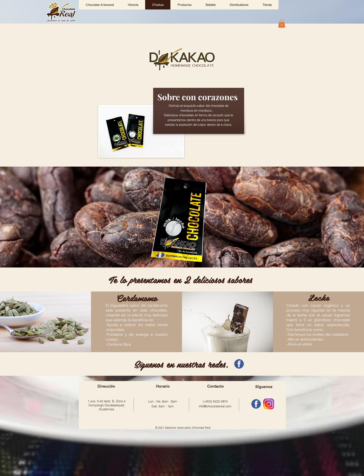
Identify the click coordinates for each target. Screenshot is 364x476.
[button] (281, 23)
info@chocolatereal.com (215, 406)
